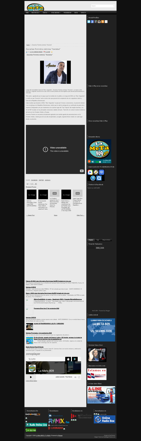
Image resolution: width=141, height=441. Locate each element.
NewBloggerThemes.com (109, 437)
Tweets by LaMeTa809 (93, 188)
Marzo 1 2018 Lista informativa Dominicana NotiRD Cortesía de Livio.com (47, 293)
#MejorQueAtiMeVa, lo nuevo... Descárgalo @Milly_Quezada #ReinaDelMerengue (58, 299)
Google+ (48, 180)
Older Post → (80, 215)
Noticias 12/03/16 (31, 317)
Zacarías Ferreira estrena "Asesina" (43, 49)
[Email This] (30, 184)
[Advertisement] (55, 29)
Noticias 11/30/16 (31, 287)
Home (27, 13)
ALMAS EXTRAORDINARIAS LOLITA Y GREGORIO (49, 323)
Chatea (76, 13)
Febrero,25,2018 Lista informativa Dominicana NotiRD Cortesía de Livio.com (48, 281)
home (28, 45)
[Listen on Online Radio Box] (104, 423)
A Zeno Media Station (31, 380)
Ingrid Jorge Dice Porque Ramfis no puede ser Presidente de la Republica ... (77, 202)
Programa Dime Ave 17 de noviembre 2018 (46, 308)
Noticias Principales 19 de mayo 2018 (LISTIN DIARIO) (31, 203)
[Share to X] (34, 184)
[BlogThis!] (32, 184)
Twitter (41, 180)
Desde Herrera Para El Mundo (34, 347)
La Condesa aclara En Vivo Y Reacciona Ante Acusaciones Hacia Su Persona (54, 202)
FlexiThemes (112, 435)
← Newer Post (30, 215)
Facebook (34, 180)
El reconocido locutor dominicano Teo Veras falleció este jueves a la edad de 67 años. (43, 205)
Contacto (83, 13)
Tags (97, 240)
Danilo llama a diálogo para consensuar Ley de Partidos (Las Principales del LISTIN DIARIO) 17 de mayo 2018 (66, 205)
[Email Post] (27, 184)
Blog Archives (106, 240)
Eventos (45, 13)
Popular (91, 240)
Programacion (67, 13)
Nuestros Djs (36, 13)
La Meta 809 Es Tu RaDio (43, 435)
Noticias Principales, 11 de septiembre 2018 (39, 333)
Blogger (108, 310)
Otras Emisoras (56, 13)
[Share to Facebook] (36, 184)
